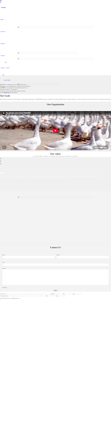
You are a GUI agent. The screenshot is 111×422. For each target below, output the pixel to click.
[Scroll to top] (0, 299)
